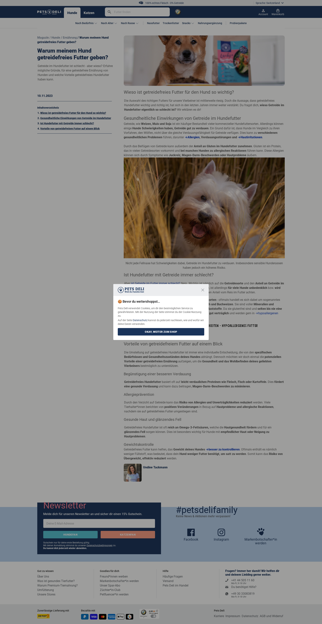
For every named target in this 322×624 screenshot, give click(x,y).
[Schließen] (203, 290)
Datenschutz (140, 320)
